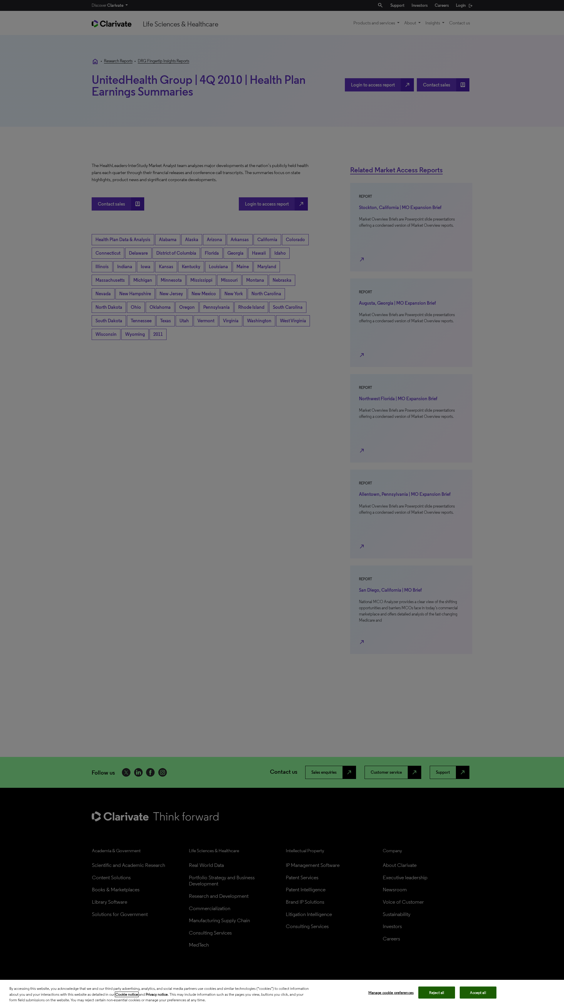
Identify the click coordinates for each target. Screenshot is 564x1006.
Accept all (478, 992)
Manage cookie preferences (391, 992)
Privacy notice (157, 994)
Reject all (436, 992)
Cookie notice (126, 994)
